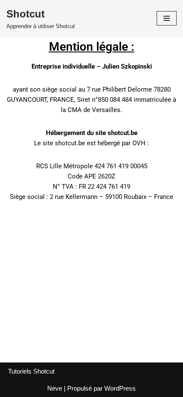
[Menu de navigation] (167, 18)
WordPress (120, 388)
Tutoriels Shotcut (31, 371)
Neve (54, 388)
